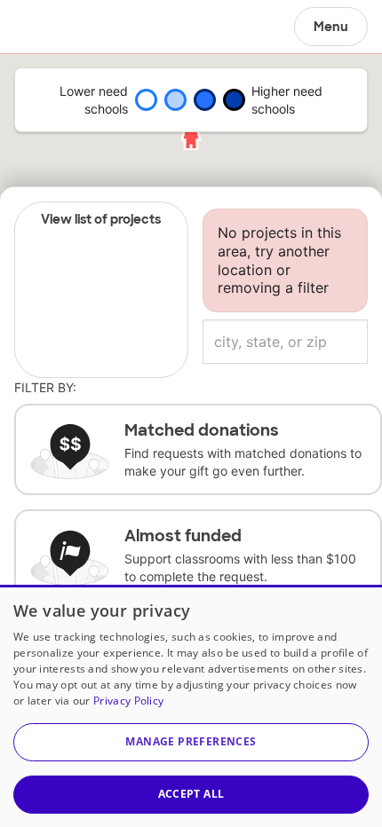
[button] (191, 742)
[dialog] (191, 706)
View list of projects (101, 219)
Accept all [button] (191, 793)
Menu (331, 27)
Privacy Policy (128, 700)
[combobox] (285, 341)
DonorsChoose (56, 26)
